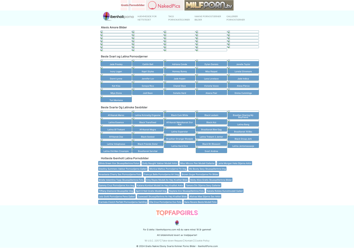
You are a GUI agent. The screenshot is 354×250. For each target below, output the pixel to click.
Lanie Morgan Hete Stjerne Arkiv (234, 163)
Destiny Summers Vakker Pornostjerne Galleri (123, 168)
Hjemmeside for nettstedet (147, 18)
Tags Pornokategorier (179, 18)
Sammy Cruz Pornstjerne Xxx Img (116, 185)
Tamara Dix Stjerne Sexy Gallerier (203, 185)
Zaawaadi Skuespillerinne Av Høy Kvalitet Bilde (162, 196)
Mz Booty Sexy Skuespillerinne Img (207, 168)
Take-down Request (172, 240)
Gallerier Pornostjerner (236, 18)
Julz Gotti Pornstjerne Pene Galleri (117, 196)
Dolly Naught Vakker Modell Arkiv (159, 163)
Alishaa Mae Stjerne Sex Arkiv (205, 196)
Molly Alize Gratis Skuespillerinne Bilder (211, 179)
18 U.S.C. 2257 (152, 240)
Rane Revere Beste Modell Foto (200, 202)
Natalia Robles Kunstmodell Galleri (225, 191)
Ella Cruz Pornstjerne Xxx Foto (165, 202)
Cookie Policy (202, 240)
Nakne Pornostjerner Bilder (208, 18)
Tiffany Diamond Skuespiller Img (116, 191)
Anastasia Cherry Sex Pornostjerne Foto (120, 174)
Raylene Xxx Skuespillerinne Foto (186, 191)
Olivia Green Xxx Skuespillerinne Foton (119, 163)
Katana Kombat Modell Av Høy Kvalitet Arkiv (160, 185)
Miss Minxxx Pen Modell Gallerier (197, 163)
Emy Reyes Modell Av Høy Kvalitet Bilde (167, 179)
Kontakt (189, 240)
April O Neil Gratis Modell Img (151, 191)
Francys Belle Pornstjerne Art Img (161, 174)
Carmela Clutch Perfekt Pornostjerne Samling (123, 202)
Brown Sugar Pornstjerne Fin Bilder (200, 174)
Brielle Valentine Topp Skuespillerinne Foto (121, 179)
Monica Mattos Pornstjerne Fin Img (167, 168)
